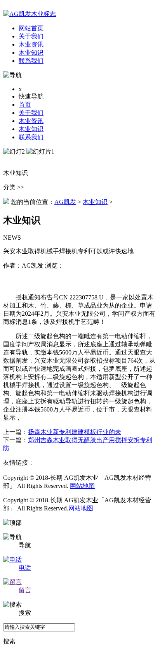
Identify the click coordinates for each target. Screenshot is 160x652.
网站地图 (82, 486)
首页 (25, 104)
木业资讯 (31, 121)
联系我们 (31, 137)
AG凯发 (65, 202)
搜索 (9, 641)
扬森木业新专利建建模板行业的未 (74, 432)
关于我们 (31, 112)
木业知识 (31, 129)
